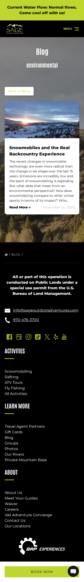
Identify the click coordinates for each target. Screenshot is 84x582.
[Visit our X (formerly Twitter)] (47, 337)
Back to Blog (19, 91)
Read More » (20, 207)
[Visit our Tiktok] (38, 337)
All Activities (16, 393)
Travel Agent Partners (25, 426)
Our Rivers (14, 454)
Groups (11, 443)
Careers (12, 509)
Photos (11, 449)
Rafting (11, 377)
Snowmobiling (18, 371)
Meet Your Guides (21, 498)
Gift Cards (14, 432)
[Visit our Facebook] (9, 337)
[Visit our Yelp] (56, 337)
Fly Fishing (15, 388)
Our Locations (18, 526)
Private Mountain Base (26, 460)
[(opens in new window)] (42, 537)
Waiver (11, 504)
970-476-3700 (26, 320)
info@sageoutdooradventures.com (45, 310)
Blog (16, 254)
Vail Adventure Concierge (28, 515)
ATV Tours (14, 382)
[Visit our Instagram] (28, 337)
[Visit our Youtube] (64, 337)
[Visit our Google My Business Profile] (19, 337)
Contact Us (15, 520)
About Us (13, 492)
